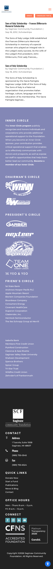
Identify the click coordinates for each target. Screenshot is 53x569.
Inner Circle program (20, 125)
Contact (9, 492)
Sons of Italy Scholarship (16, 65)
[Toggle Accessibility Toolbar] (48, 564)
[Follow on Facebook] (7, 520)
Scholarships (25, 32)
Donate (29, 16)
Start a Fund (11, 481)
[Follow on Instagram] (13, 520)
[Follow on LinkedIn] (19, 520)
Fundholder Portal (44, 16)
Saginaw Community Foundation (25, 29)
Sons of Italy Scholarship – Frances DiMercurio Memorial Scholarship (25, 25)
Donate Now (11, 478)
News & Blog (11, 488)
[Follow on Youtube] (24, 520)
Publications (11, 485)
